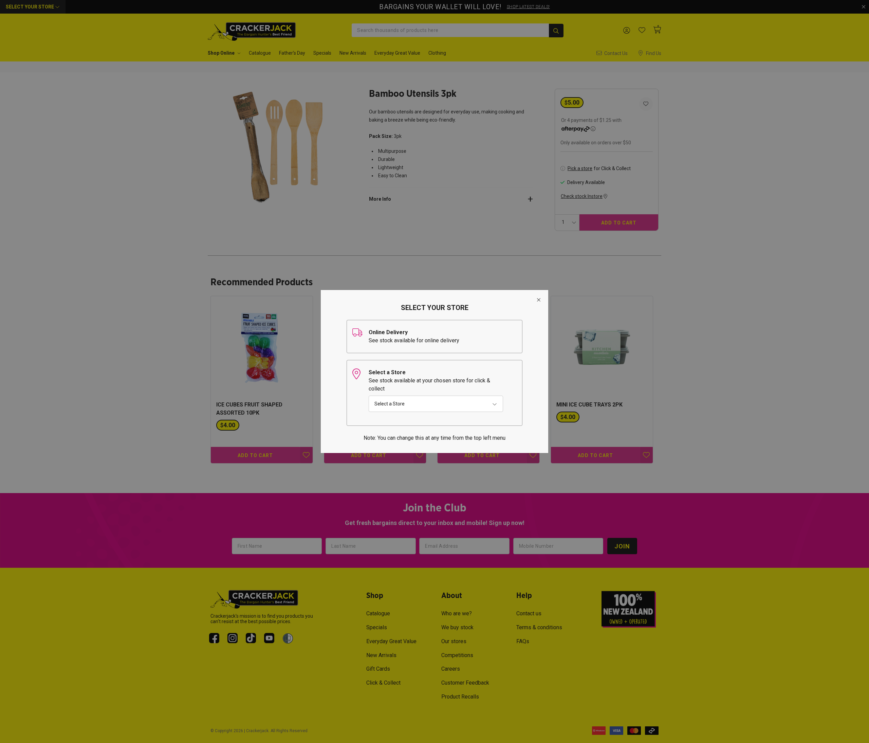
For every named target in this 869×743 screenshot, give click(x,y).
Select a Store (389, 403)
